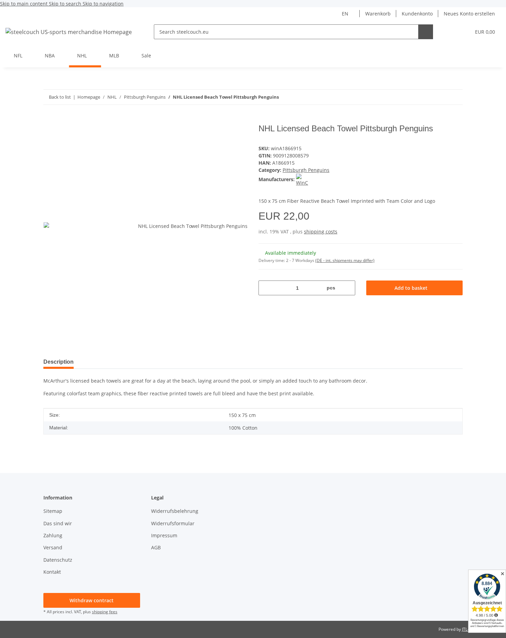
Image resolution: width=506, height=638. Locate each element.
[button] (451, 32)
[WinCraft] (302, 179)
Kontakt (52, 572)
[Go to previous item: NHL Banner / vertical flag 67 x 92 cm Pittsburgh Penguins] (455, 97)
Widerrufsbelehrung (174, 511)
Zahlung (52, 535)
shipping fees (104, 612)
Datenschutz (57, 560)
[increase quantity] (347, 288)
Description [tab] (58, 362)
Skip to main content (24, 3)
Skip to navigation (103, 3)
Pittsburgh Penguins (306, 170)
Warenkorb (378, 13)
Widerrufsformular (172, 523)
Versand (52, 547)
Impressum (164, 535)
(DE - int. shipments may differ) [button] (345, 260)
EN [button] (345, 13)
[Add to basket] (48, 120)
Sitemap (52, 511)
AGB (156, 547)
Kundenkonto (417, 13)
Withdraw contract (92, 600)
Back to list (60, 97)
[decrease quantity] (266, 288)
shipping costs (320, 231)
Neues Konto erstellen (469, 13)
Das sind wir (57, 523)
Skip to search (66, 3)
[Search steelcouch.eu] (425, 31)
